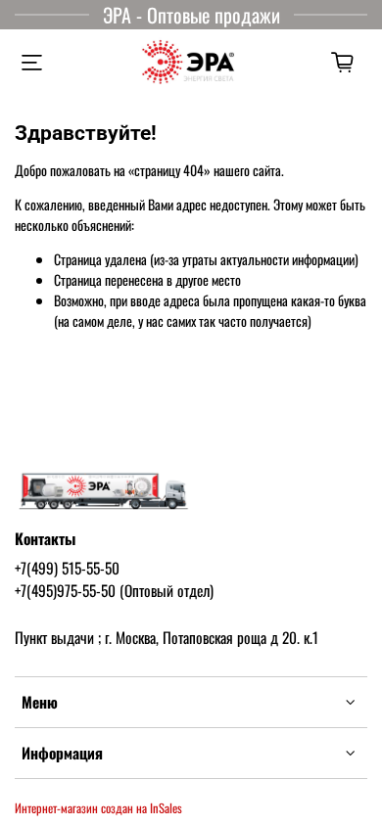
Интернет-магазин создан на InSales (98, 808)
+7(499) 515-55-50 (67, 567)
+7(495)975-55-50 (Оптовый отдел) (114, 590)
